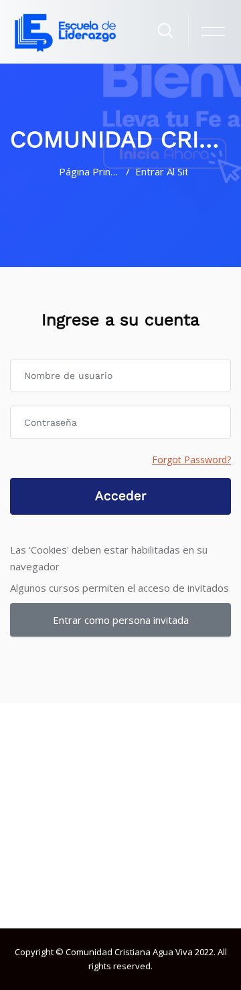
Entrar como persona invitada (121, 620)
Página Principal (89, 171)
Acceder (121, 495)
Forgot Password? (191, 459)
